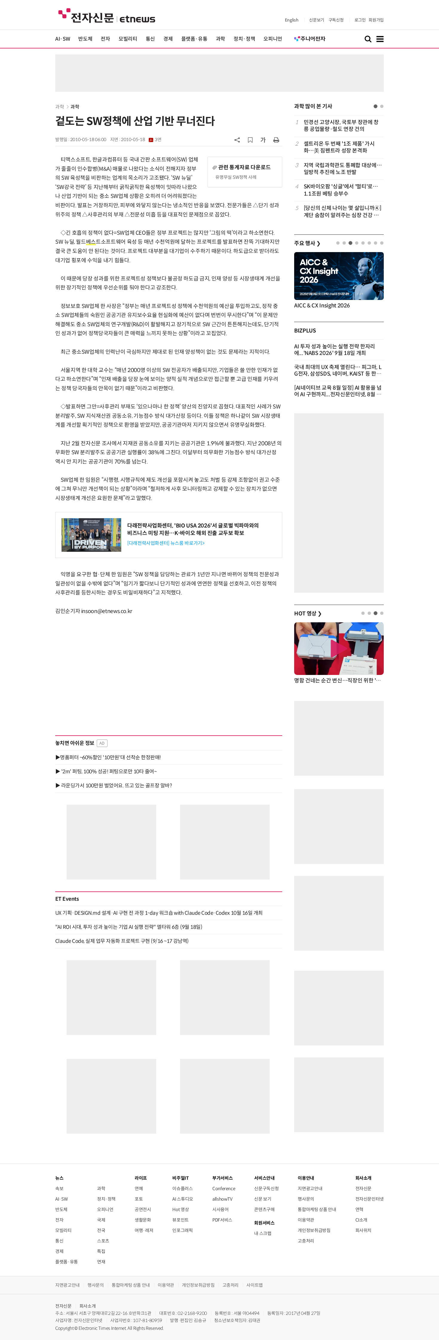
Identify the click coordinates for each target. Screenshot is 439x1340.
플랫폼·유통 (194, 39)
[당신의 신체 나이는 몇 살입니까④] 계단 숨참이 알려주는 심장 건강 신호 (342, 212)
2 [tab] (381, 106)
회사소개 (87, 1306)
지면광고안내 (310, 1188)
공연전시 (143, 1209)
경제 (168, 39)
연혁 (359, 1209)
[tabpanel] (339, 168)
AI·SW (62, 39)
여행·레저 (144, 1230)
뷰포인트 (180, 1220)
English (291, 20)
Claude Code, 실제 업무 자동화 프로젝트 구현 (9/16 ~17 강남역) (122, 941)
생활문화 (143, 1220)
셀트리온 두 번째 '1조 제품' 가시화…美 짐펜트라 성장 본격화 (339, 147)
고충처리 (306, 1241)
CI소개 (361, 1220)
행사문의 (306, 1199)
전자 (105, 39)
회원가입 (376, 20)
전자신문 (363, 1188)
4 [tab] (356, 243)
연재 (101, 1262)
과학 (220, 39)
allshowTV (222, 1199)
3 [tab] (350, 243)
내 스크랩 (262, 1233)
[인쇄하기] (276, 139)
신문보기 (316, 20)
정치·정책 (244, 39)
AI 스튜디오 (182, 1199)
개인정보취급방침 (314, 1230)
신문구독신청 (266, 1188)
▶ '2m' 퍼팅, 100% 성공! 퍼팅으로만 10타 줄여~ (105, 771)
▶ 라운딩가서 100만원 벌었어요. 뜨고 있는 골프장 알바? (113, 785)
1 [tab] (375, 106)
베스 (91, 242)
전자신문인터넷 (369, 1199)
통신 (150, 39)
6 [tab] (369, 243)
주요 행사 (307, 243)
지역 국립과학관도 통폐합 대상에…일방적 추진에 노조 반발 (343, 169)
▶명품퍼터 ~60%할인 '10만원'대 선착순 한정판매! (108, 757)
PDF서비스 (222, 1220)
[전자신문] (106, 15)
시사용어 (220, 1209)
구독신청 (336, 20)
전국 (101, 1230)
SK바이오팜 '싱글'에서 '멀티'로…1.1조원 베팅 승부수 (341, 190)
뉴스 (59, 1178)
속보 (59, 1188)
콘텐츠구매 (264, 1209)
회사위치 (363, 1230)
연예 (139, 1188)
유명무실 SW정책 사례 (236, 177)
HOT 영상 (308, 613)
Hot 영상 (180, 1209)
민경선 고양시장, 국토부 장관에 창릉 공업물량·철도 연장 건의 (341, 125)
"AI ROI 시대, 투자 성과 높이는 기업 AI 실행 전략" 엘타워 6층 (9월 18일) (128, 927)
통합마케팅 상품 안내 (317, 1209)
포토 (139, 1199)
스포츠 (103, 1241)
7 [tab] (375, 243)
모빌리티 (128, 39)
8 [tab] (381, 243)
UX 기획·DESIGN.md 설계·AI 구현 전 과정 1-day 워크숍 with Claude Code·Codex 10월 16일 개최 (159, 913)
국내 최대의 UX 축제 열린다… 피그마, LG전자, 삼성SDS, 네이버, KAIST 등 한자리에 (337, 374)
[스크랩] (250, 140)
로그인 (360, 20)
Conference (223, 1188)
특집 (101, 1251)
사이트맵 (254, 1285)
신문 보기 (262, 1199)
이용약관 (306, 1220)
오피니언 (272, 39)
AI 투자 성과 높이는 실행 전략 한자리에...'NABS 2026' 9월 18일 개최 (334, 349)
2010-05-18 (141, 139)
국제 (101, 1220)
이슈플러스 (182, 1188)
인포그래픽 (182, 1230)
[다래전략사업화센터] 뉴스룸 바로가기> (165, 543)
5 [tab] (363, 243)
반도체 (85, 39)
